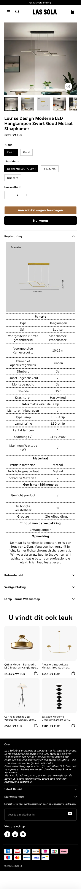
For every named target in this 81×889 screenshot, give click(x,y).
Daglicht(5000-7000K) (21, 169)
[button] (8, 11)
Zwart (11, 152)
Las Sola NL (16, 866)
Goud (26, 152)
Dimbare (12, 178)
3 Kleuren (50, 169)
